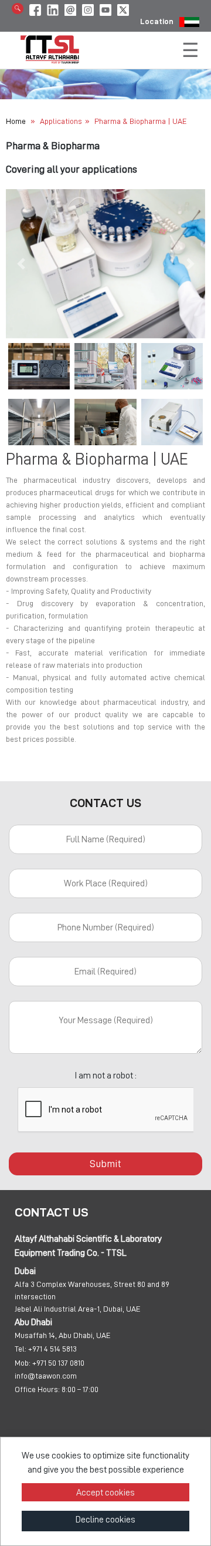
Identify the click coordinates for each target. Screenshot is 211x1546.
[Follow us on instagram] (88, 8)
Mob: (22, 1363)
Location (156, 21)
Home (16, 121)
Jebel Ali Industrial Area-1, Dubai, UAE (78, 1309)
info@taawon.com (46, 1376)
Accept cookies (105, 1492)
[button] (21, 263)
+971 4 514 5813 (52, 1349)
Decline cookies (105, 1519)
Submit (105, 1163)
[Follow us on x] (123, 8)
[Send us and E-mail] (70, 8)
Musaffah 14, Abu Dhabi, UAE (63, 1335)
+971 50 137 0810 (58, 1363)
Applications (61, 121)
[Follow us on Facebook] (35, 8)
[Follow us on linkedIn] (53, 8)
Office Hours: (37, 1389)
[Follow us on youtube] (105, 8)
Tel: (20, 1349)
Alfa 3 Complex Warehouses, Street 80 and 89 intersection (92, 1290)
